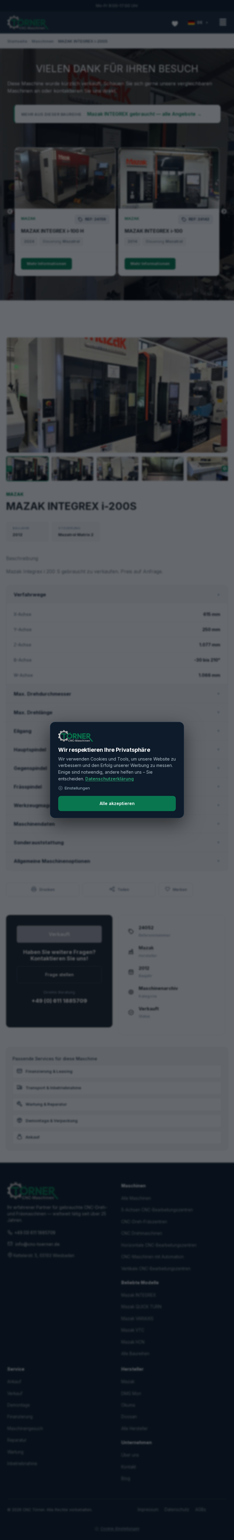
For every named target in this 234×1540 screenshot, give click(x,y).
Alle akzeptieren (117, 803)
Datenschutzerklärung (109, 778)
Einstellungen (77, 788)
